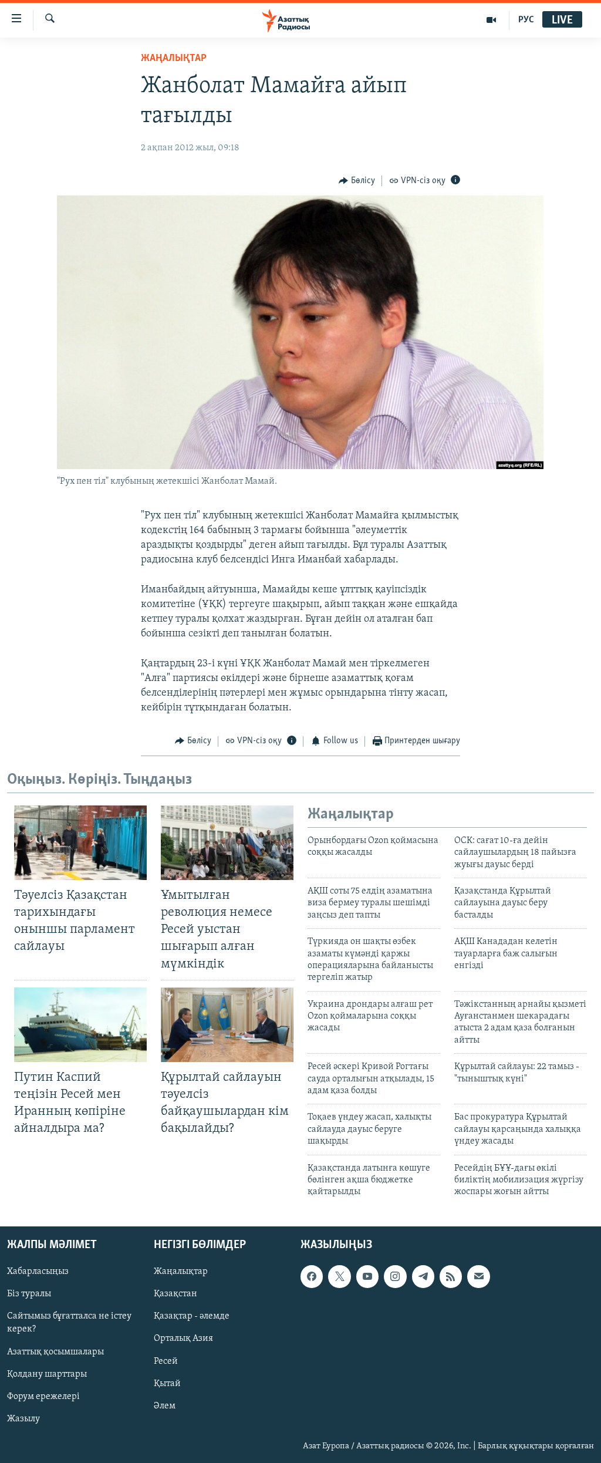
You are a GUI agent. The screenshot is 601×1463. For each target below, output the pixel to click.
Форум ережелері (43, 1396)
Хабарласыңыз (38, 1271)
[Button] (357, 180)
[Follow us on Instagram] (395, 1276)
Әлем (164, 1405)
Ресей (166, 1361)
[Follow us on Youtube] (367, 1276)
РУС (526, 20)
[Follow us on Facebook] (311, 1276)
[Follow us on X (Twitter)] (339, 1276)
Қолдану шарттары (47, 1373)
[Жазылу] (478, 1276)
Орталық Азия (183, 1338)
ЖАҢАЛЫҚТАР (174, 58)
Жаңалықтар (181, 1271)
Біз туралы (29, 1294)
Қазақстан (175, 1294)
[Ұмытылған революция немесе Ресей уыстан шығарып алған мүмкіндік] (227, 842)
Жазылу (23, 1418)
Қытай (167, 1383)
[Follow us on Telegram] (423, 1276)
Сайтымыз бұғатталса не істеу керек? (69, 1323)
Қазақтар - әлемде (191, 1316)
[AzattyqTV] (491, 20)
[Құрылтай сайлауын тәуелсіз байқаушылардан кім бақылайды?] (227, 1024)
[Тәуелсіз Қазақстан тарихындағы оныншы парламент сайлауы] (80, 842)
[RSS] (451, 1276)
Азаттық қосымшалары (55, 1351)
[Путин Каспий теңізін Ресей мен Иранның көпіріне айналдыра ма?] (80, 1024)
